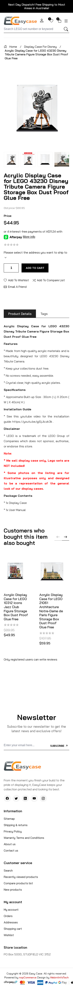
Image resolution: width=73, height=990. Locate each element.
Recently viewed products (21, 877)
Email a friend (17, 286)
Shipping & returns (16, 825)
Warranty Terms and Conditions (24, 838)
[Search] (66, 29)
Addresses (11, 922)
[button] (65, 537)
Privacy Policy (13, 831)
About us (10, 844)
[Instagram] (43, 798)
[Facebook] (7, 798)
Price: (8, 216)
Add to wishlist (18, 280)
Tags (44, 314)
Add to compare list (51, 280)
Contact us (11, 850)
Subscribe (57, 746)
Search (8, 870)
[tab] (20, 313)
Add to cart (35, 268)
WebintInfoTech (59, 977)
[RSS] (25, 798)
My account (11, 909)
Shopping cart (13, 928)
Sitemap (9, 818)
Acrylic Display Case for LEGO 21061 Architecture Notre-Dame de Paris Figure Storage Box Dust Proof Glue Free (51, 611)
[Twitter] (16, 798)
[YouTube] (34, 798)
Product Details (19, 314)
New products (13, 889)
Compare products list (18, 883)
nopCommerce (28, 977)
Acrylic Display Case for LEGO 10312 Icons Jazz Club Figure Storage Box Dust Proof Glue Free (16, 607)
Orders (8, 916)
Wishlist (9, 935)
